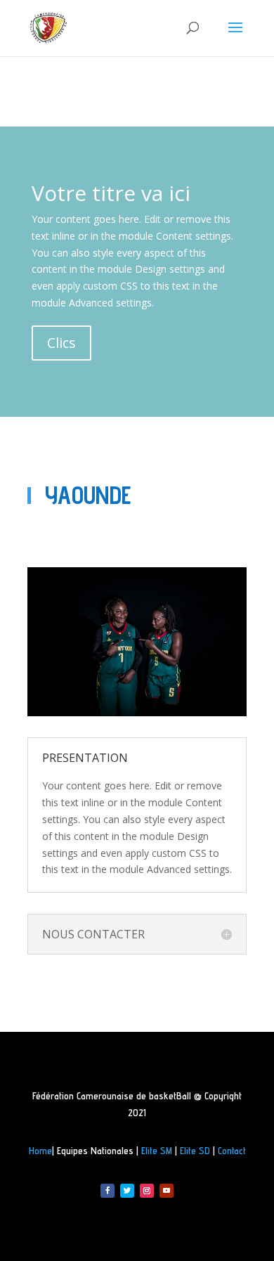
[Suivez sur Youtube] (166, 1191)
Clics (61, 342)
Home (40, 1150)
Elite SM (156, 1150)
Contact (232, 1150)
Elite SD (195, 1150)
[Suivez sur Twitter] (127, 1191)
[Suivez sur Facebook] (107, 1191)
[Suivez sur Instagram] (147, 1191)
